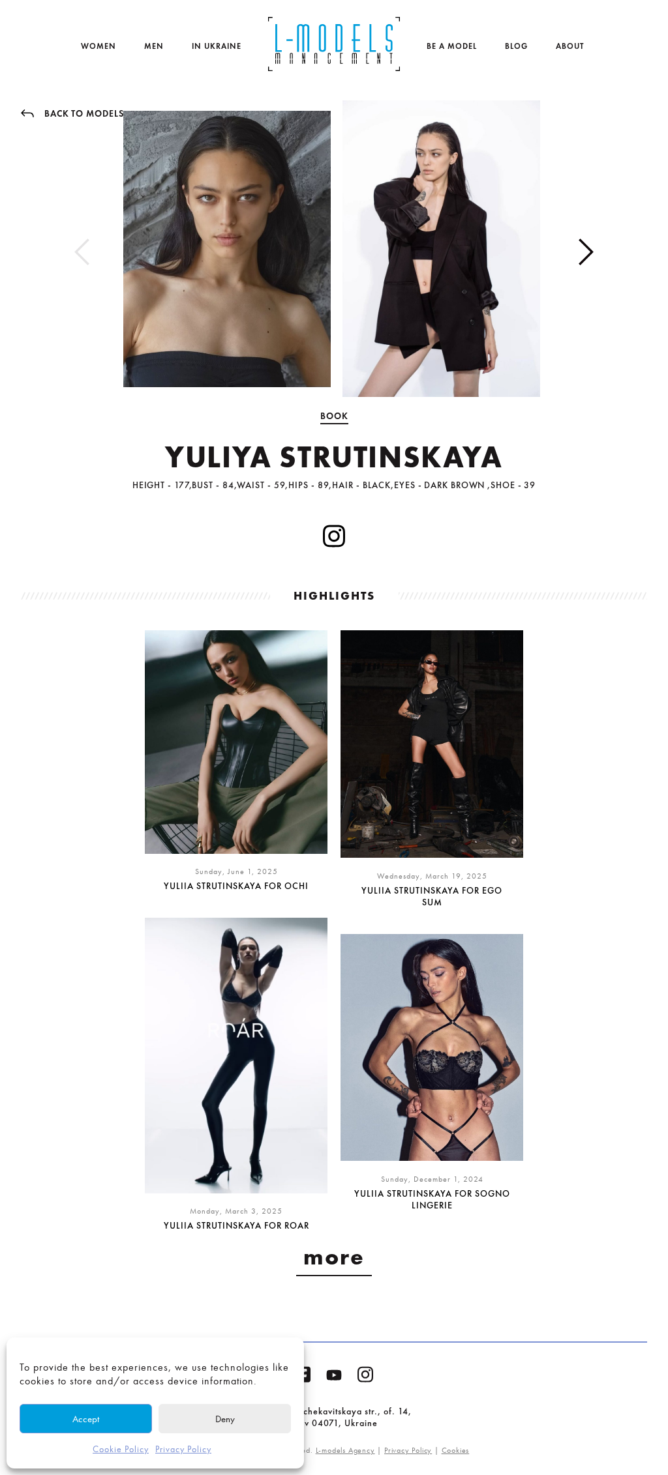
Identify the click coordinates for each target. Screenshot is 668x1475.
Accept (85, 1419)
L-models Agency (345, 1450)
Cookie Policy (121, 1449)
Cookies (456, 1450)
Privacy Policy (183, 1449)
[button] (586, 252)
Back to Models (84, 113)
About (570, 46)
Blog (516, 46)
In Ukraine (216, 46)
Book (334, 416)
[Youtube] (334, 1377)
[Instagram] (365, 1377)
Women (98, 46)
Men (154, 46)
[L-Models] (334, 44)
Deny (225, 1419)
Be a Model (452, 46)
